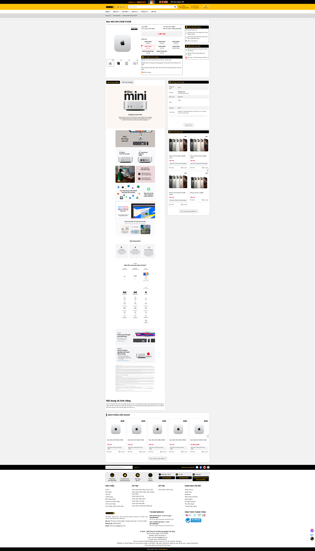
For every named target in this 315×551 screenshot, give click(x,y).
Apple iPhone (189, 489)
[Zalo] (197, 467)
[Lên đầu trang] (311, 544)
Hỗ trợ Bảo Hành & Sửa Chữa (114, 506)
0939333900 (117, 523)
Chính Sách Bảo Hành (138, 499)
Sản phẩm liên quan (119, 415)
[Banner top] (157, 1)
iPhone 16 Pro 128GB (196, 193)
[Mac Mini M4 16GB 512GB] (136, 428)
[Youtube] (204, 467)
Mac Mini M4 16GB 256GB (115, 440)
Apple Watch (189, 499)
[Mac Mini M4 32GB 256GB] (178, 428)
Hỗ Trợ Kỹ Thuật (110, 504)
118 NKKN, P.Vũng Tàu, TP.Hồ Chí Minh (200, 479)
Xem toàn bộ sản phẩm (188, 211)
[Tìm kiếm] (175, 7)
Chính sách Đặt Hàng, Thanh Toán (142, 489)
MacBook (188, 494)
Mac (117, 407)
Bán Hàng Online (110, 499)
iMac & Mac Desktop (191, 497)
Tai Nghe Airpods (190, 501)
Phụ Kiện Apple (189, 504)
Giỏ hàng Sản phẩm (196, 6)
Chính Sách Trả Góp (138, 501)
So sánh (185, 167)
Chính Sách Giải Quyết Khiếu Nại (142, 506)
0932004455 (183, 478)
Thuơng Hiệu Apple (191, 506)
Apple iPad (188, 492)
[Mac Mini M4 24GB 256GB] (157, 428)
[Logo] (110, 7)
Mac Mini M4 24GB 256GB (157, 440)
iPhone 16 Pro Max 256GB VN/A (198, 157)
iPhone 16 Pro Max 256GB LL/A (177, 157)
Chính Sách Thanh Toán (165, 489)
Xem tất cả (188, 125)
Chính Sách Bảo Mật (138, 503)
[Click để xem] (122, 42)
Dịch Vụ (134, 11)
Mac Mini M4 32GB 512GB (198, 440)
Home (107, 489)
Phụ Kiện (125, 11)
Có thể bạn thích (177, 132)
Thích (172, 167)
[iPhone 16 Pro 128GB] (199, 181)
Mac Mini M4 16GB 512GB (136, 440)
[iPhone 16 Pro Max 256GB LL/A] (178, 144)
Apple (107, 11)
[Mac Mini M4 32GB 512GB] (199, 428)
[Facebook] (200, 467)
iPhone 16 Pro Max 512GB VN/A (177, 193)
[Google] (208, 467)
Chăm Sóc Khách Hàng (112, 501)
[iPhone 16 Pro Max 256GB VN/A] (199, 144)
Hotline (185, 6)
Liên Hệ (153, 11)
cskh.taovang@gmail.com (118, 526)
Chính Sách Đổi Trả (138, 496)
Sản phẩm (108, 492)
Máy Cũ (115, 11)
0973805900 (166, 478)
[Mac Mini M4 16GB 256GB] (116, 428)
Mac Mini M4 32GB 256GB (178, 440)
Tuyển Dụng (109, 497)
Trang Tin (144, 11)
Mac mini (118, 404)
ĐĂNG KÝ (136, 467)
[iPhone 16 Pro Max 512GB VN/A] (178, 181)
